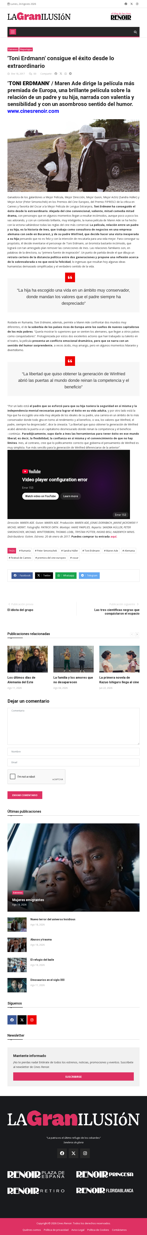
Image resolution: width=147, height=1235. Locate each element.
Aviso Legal (77, 1230)
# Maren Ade (111, 550)
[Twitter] (22, 1020)
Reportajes (26, 49)
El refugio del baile (42, 959)
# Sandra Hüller (69, 550)
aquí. (113, 536)
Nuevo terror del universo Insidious (52, 919)
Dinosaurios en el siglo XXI (47, 979)
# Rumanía (25, 550)
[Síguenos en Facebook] (126, 4)
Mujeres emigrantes (28, 900)
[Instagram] (32, 1020)
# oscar (74, 557)
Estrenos (13, 49)
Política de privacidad (56, 1230)
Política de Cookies (98, 1230)
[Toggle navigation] (12, 32)
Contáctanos (119, 1230)
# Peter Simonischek (46, 550)
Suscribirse (73, 1077)
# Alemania (128, 550)
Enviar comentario (25, 795)
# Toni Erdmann (91, 550)
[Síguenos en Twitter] (131, 4)
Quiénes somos (32, 1230)
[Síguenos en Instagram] (137, 4)
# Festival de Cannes (20, 557)
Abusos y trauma (41, 939)
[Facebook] (12, 1020)
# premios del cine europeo (50, 557)
